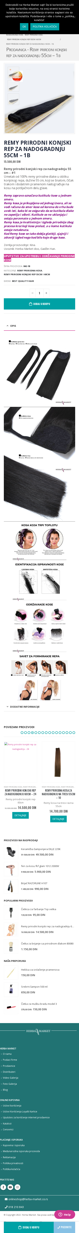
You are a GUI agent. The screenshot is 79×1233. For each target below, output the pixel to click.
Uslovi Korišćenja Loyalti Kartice (20, 1111)
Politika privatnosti (13, 1163)
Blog (5, 1089)
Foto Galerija (10, 1083)
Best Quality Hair (23, 281)
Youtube (10, 1187)
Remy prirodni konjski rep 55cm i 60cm (27, 274)
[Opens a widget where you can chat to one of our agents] (64, 1215)
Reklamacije (9, 1157)
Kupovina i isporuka (14, 1145)
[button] (22, 732)
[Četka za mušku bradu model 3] (11, 1007)
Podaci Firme (10, 1059)
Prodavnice (9, 1065)
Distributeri (9, 1071)
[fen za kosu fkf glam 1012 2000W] (11, 869)
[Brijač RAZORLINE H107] (11, 886)
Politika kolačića (11, 1169)
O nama (7, 1053)
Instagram (17, 1187)
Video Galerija (10, 1077)
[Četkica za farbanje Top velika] (11, 912)
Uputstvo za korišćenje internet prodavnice (26, 1117)
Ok (24, 26)
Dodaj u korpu (31, 1227)
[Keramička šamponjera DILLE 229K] (11, 852)
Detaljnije (20, 819)
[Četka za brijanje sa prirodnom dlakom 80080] (11, 946)
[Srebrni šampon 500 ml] (11, 990)
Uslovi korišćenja (12, 1105)
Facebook (3, 1187)
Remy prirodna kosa (29, 270)
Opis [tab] (13, 325)
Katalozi (7, 1123)
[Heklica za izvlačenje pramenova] (11, 972)
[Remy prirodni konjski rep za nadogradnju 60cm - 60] (11, 929)
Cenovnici (8, 1129)
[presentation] (70, 98)
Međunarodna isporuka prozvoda (21, 1151)
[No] (74, 17)
